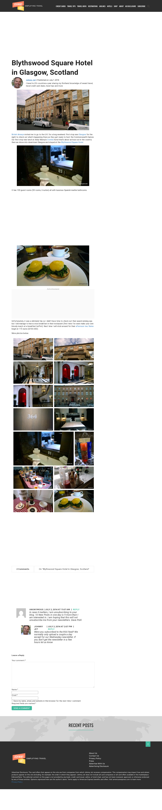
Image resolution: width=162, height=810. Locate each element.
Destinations (93, 6)
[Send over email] (2, 413)
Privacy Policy (95, 759)
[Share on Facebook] (2, 397)
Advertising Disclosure (99, 766)
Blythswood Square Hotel (72, 142)
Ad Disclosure (130, 6)
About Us (93, 753)
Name (15, 690)
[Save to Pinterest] (2, 407)
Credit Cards (61, 6)
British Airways (18, 134)
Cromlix (50, 140)
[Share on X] (2, 402)
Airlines (102, 6)
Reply (76, 610)
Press (91, 761)
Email (15, 695)
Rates (91, 326)
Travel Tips (71, 6)
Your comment (19, 661)
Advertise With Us (97, 764)
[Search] (148, 6)
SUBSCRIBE (141, 6)
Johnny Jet (31, 80)
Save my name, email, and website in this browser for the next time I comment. (47, 701)
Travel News (81, 6)
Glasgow (82, 134)
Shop (116, 6)
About (121, 6)
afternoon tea (82, 326)
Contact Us (94, 756)
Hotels (109, 6)
